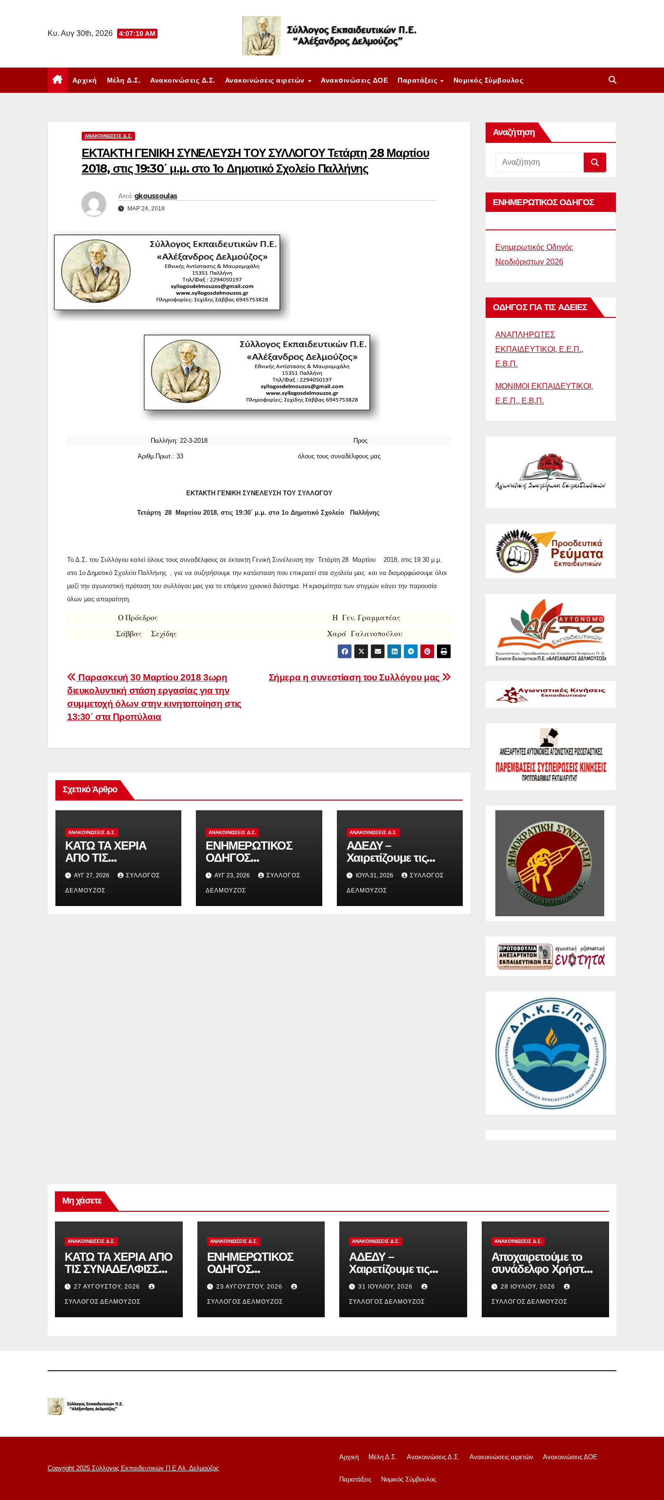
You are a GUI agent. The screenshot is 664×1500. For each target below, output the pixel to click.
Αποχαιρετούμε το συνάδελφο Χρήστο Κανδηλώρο (541, 1269)
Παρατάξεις (418, 80)
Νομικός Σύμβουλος (489, 80)
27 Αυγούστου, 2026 (108, 1286)
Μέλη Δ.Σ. (124, 80)
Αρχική (84, 80)
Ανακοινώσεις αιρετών (266, 80)
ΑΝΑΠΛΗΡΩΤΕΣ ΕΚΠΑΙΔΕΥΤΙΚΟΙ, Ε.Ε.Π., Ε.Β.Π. (539, 349)
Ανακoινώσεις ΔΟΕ (354, 80)
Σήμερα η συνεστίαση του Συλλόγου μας (355, 677)
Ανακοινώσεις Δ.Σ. (182, 80)
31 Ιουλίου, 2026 (386, 1286)
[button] (612, 80)
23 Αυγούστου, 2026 (250, 1286)
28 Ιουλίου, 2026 (529, 1286)
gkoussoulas (155, 196)
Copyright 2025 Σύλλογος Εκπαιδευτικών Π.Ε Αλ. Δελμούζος (133, 1468)
